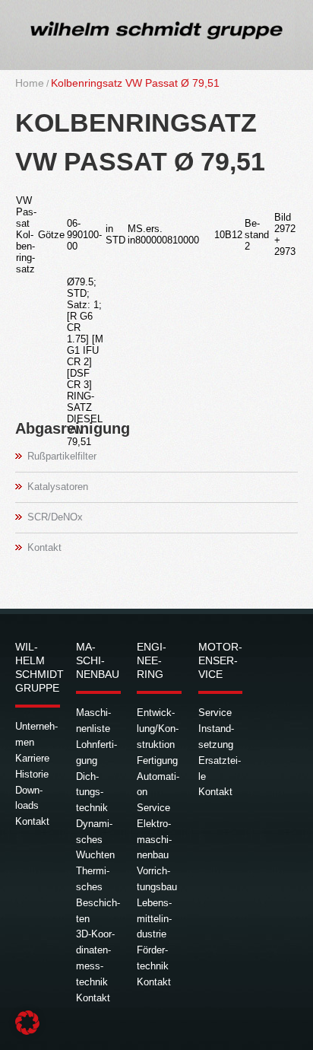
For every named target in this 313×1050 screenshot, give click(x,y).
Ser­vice (153, 807)
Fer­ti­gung (157, 760)
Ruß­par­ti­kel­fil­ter (61, 456)
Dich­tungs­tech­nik (92, 792)
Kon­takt (44, 547)
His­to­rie (32, 774)
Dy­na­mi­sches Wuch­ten (95, 839)
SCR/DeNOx (55, 517)
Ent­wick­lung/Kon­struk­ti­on (158, 728)
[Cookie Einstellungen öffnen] (27, 1031)
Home (29, 83)
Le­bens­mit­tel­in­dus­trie (154, 918)
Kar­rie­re (32, 758)
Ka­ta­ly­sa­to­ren (57, 486)
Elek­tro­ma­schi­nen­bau (154, 839)
